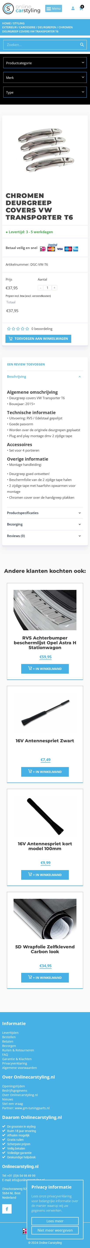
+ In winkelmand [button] (47, 669)
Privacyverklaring (14, 1063)
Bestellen (9, 1037)
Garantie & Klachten (17, 1059)
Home (6, 23)
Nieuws (7, 1099)
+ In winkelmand (47, 772)
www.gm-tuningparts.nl (32, 1108)
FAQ (5, 1054)
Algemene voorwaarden (19, 1068)
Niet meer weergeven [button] (55, 1230)
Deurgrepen (47, 27)
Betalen (7, 1041)
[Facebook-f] (7, 1209)
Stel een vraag (12, 1104)
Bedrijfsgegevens (14, 1090)
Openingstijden (13, 1086)
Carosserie (27, 27)
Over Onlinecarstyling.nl (20, 1095)
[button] (53, 8)
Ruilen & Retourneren (18, 1050)
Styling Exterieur (13, 25)
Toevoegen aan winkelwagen (41, 338)
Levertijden (10, 1033)
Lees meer (55, 1221)
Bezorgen (9, 1046)
